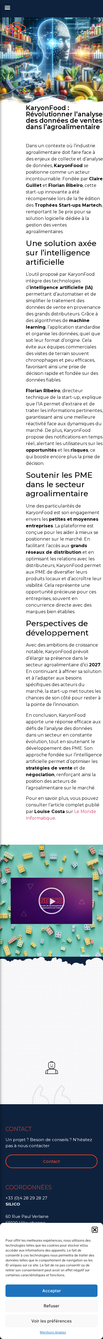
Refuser (51, 1305)
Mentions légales (53, 1332)
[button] (95, 1229)
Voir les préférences (51, 1321)
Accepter (51, 1290)
